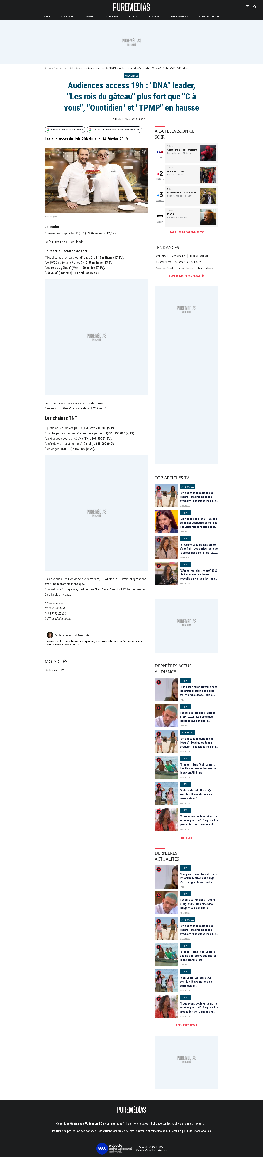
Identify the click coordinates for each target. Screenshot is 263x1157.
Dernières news (61, 68)
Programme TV (179, 16)
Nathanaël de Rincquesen (188, 262)
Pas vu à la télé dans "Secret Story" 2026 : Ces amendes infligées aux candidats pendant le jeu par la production (197, 721)
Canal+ (160, 222)
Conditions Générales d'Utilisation (77, 1123)
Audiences (51, 670)
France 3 (160, 200)
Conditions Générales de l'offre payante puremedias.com (133, 1131)
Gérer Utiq (177, 1131)
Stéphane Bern (163, 262)
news (47, 16)
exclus (133, 16)
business (153, 16)
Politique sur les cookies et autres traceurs (177, 1123)
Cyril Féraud (162, 256)
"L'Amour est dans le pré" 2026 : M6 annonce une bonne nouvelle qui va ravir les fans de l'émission (198, 576)
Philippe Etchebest (198, 256)
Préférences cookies (198, 1131)
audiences (67, 16)
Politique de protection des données (74, 1131)
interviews (111, 16)
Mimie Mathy (178, 256)
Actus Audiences (77, 68)
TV (62, 670)
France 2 (160, 179)
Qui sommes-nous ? (113, 1123)
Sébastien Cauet (164, 268)
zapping (89, 16)
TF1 (160, 157)
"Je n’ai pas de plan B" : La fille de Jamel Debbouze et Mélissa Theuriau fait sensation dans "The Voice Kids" (198, 524)
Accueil (48, 68)
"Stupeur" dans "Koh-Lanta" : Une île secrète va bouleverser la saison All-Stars (199, 768)
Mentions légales (137, 1123)
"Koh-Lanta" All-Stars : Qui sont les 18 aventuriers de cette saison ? (196, 794)
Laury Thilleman (206, 268)
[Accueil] (131, 7)
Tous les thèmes (209, 16)
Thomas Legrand (185, 268)
